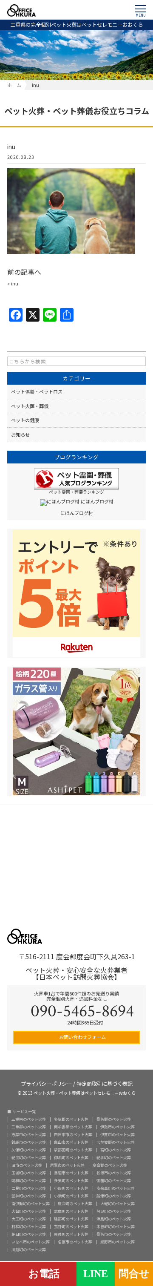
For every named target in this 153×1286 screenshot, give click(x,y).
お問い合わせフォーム (82, 1036)
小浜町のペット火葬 (71, 1196)
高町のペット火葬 (115, 1150)
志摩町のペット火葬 (71, 1211)
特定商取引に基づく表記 (104, 1083)
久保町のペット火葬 (28, 1150)
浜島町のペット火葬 (113, 1219)
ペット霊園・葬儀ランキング (76, 492)
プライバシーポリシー (46, 1083)
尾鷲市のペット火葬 (67, 1165)
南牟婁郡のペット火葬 (73, 1127)
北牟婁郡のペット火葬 (115, 1142)
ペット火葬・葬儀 (29, 406)
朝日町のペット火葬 (28, 1234)
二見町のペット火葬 (28, 1188)
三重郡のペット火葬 (28, 1127)
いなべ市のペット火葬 (30, 1242)
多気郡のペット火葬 (71, 1119)
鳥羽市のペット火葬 (71, 1173)
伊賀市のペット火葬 (117, 1134)
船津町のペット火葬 (113, 1196)
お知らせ (20, 434)
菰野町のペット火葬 (71, 1226)
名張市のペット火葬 (75, 1242)
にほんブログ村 (76, 512)
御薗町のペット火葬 (113, 1180)
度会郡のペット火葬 (110, 1165)
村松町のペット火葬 (28, 1226)
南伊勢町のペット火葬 (30, 1203)
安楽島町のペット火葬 (115, 1188)
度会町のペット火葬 (75, 1203)
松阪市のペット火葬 (113, 1173)
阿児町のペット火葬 (113, 1211)
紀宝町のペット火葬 (28, 1157)
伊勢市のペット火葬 (117, 1127)
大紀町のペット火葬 (117, 1203)
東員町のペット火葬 (71, 1234)
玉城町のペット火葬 (28, 1173)
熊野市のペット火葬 (117, 1242)
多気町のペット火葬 (71, 1180)
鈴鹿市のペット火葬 (28, 1142)
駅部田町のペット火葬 (73, 1150)
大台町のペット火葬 (28, 1211)
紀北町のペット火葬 (113, 1157)
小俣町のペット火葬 (71, 1188)
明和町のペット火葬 (28, 1180)
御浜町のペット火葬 (71, 1157)
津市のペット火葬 (26, 1165)
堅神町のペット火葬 (28, 1196)
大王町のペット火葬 (28, 1219)
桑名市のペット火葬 (113, 1234)
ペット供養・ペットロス (36, 391)
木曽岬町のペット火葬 (115, 1226)
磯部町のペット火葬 (71, 1219)
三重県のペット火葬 (28, 1119)
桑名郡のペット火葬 (113, 1119)
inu (14, 283)
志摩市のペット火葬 (28, 1134)
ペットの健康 (25, 420)
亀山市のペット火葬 (71, 1142)
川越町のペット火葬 (28, 1249)
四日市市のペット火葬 (73, 1134)
